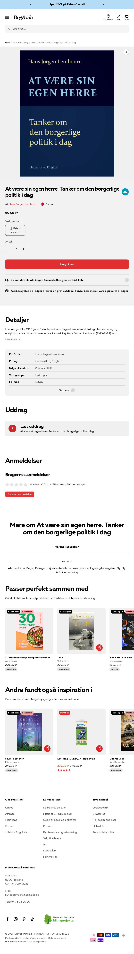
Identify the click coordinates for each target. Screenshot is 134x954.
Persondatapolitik (103, 832)
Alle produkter (16, 568)
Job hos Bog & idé (16, 832)
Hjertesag (11, 819)
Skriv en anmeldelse (20, 494)
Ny (118, 568)
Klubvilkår (98, 826)
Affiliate (10, 813)
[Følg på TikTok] (32, 919)
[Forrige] (30, 4)
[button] (64, 770)
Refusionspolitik (57, 938)
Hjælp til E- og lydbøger (57, 813)
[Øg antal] (23, 249)
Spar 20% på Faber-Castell (67, 4)
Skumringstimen (14, 758)
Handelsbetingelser (104, 819)
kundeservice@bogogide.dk (22, 894)
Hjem (7, 42)
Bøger (30, 568)
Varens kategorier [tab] (67, 546)
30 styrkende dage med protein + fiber (27, 657)
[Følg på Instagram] (16, 919)
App (45, 844)
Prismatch (49, 826)
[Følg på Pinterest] (24, 919)
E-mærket (98, 813)
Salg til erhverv (52, 838)
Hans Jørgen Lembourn (23, 204)
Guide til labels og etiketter (59, 819)
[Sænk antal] (10, 249)
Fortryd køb (50, 856)
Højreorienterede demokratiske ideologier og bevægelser (81, 568)
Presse (9, 826)
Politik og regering (67, 572)
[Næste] (103, 4)
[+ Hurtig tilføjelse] (99, 647)
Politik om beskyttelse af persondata (25, 938)
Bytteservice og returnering (60, 832)
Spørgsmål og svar (54, 807)
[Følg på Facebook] (7, 919)
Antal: (8, 241)
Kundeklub (49, 850)
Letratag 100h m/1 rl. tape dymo (76, 758)
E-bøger (40, 568)
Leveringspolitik (38, 941)
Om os (9, 807)
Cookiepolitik (100, 807)
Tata (60, 657)
